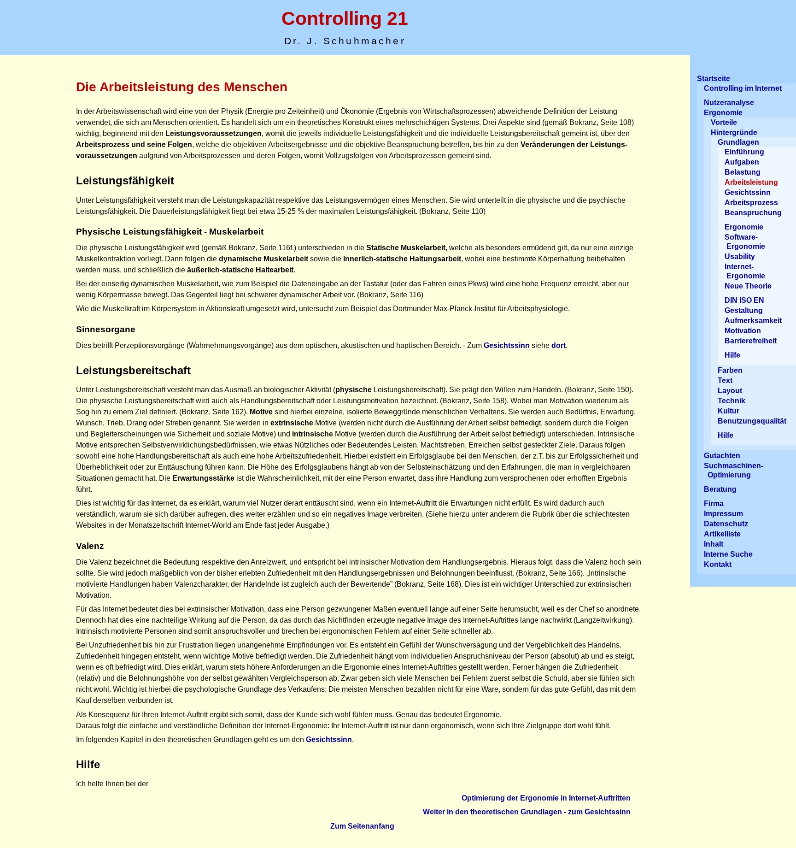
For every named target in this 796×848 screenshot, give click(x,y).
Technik (731, 401)
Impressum (723, 514)
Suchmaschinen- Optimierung (733, 470)
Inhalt (713, 544)
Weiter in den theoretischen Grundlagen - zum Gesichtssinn (527, 812)
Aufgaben (742, 162)
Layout (730, 391)
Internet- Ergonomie (745, 271)
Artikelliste (722, 534)
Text (725, 380)
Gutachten (722, 455)
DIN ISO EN (744, 300)
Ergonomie (723, 113)
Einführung (744, 152)
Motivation (743, 331)
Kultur (728, 411)
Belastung (743, 172)
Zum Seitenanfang (362, 826)
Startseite (713, 78)
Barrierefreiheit (751, 341)
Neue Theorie (748, 286)
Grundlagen (738, 142)
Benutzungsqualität (752, 421)
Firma (714, 503)
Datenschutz (726, 524)
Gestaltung (744, 310)
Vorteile (724, 122)
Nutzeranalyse (729, 102)
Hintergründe (734, 132)
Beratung (720, 489)
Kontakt (718, 564)
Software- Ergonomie (745, 241)
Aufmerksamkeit (753, 320)
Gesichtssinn (507, 345)
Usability (740, 256)
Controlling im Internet (743, 88)
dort (558, 345)
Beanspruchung (753, 213)
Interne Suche (728, 554)
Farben (730, 370)
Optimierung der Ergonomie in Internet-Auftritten (546, 798)
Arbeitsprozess (751, 202)
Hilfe (732, 355)
